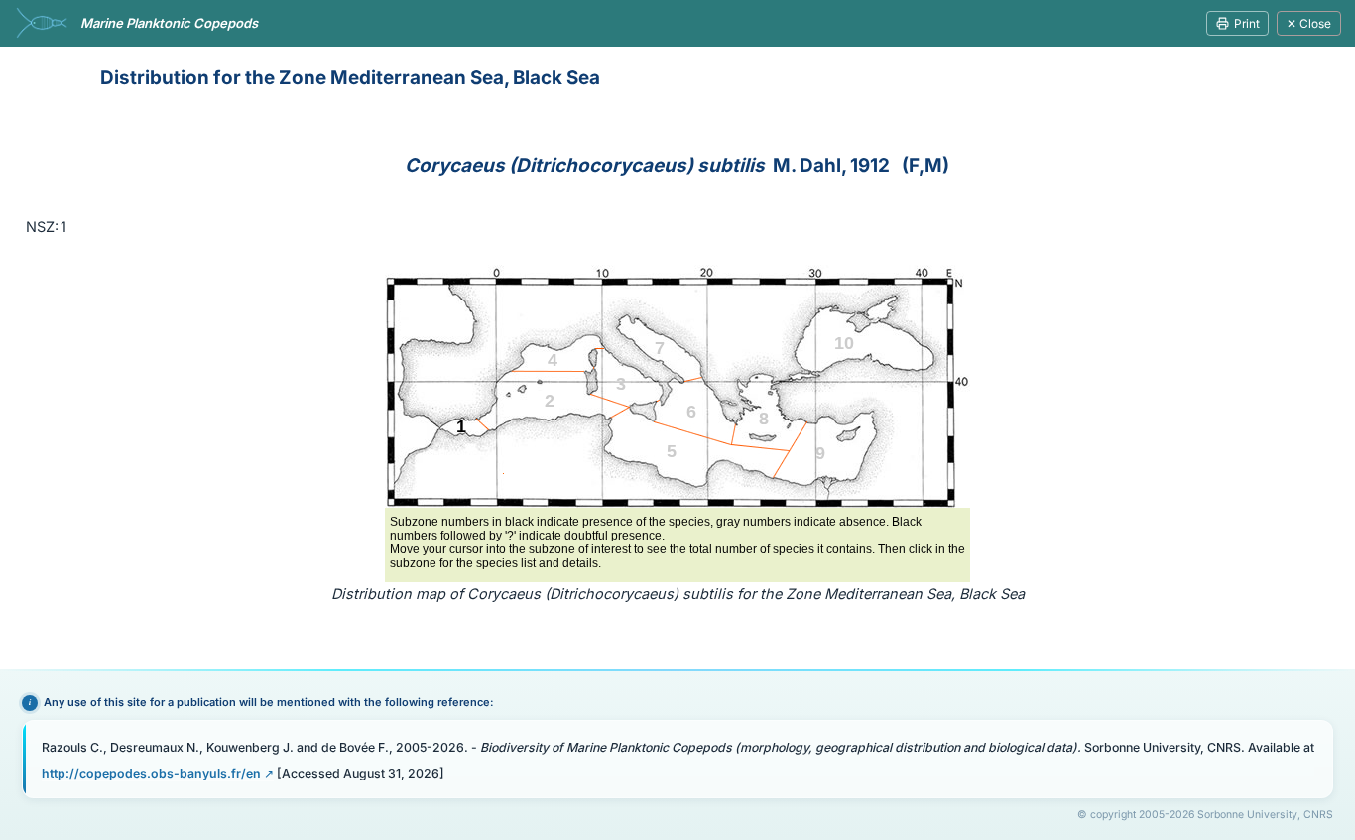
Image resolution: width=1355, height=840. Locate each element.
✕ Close (1309, 23)
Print (1247, 23)
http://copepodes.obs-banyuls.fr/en (151, 773)
